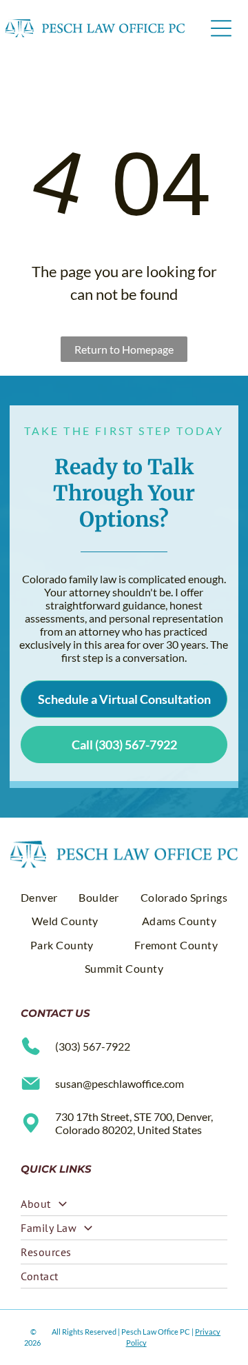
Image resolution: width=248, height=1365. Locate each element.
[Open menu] (221, 28)
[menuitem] (39, 897)
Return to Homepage (124, 349)
